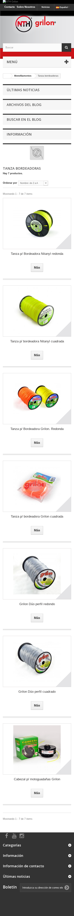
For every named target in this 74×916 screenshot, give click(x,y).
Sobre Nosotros (26, 6)
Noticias (46, 7)
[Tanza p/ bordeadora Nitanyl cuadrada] (37, 311)
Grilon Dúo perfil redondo (37, 604)
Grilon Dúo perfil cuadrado (37, 691)
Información (19, 134)
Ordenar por (10, 182)
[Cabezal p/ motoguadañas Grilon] (37, 749)
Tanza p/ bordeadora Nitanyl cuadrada (37, 341)
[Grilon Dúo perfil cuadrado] (37, 661)
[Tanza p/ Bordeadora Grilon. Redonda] (37, 398)
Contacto (9, 6)
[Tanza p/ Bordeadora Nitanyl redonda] (37, 223)
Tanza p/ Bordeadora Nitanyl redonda (37, 254)
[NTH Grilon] (37, 2)
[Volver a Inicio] (6, 76)
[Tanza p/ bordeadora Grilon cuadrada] (37, 486)
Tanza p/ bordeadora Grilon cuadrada (37, 516)
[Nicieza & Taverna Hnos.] (37, 24)
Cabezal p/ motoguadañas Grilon (37, 779)
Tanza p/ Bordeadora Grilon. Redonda (37, 429)
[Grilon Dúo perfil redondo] (37, 574)
